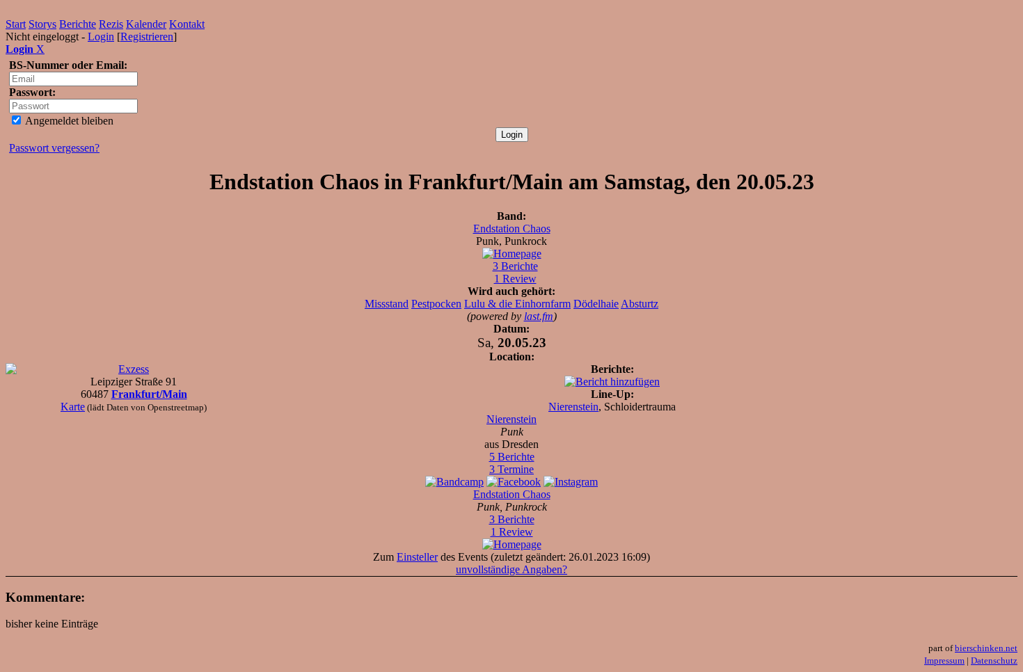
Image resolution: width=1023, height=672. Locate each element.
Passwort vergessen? (54, 148)
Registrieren (146, 36)
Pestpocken (436, 304)
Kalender (146, 24)
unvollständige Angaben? (511, 569)
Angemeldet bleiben (68, 121)
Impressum (944, 660)
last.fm (538, 316)
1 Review (515, 279)
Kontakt (187, 24)
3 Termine (511, 469)
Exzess (133, 369)
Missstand (387, 304)
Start (16, 24)
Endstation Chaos (511, 228)
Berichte (77, 24)
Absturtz (639, 304)
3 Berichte (515, 266)
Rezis (111, 24)
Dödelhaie (596, 304)
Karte (73, 407)
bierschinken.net (986, 648)
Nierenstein (573, 407)
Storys (42, 24)
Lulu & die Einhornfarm (517, 304)
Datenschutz (994, 660)
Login (101, 36)
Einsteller (417, 557)
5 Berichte (511, 457)
